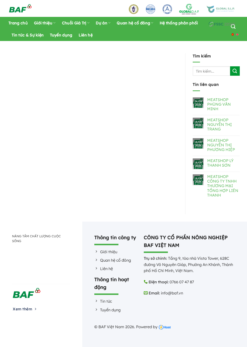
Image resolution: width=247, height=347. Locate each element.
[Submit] (235, 71)
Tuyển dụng (61, 35)
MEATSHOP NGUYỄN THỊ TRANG (219, 124)
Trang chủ (18, 22)
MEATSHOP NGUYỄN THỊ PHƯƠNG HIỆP (221, 145)
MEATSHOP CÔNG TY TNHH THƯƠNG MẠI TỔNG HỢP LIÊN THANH (222, 185)
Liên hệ (86, 35)
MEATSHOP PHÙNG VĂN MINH (219, 104)
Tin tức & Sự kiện (28, 35)
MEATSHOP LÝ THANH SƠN (220, 163)
